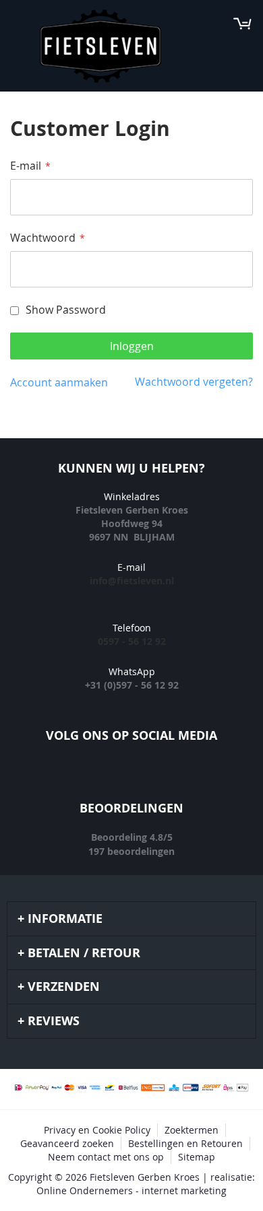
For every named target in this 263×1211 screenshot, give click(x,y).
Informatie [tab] (65, 918)
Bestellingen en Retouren (185, 1143)
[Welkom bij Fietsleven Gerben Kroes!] (100, 46)
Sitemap (196, 1156)
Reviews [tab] (54, 1020)
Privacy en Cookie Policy (97, 1129)
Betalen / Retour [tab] (84, 952)
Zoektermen (191, 1129)
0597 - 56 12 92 (132, 641)
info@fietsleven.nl (132, 580)
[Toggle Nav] (17, 23)
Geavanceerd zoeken (67, 1143)
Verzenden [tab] (64, 986)
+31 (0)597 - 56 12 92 (132, 685)
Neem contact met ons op (106, 1156)
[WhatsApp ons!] (192, 776)
